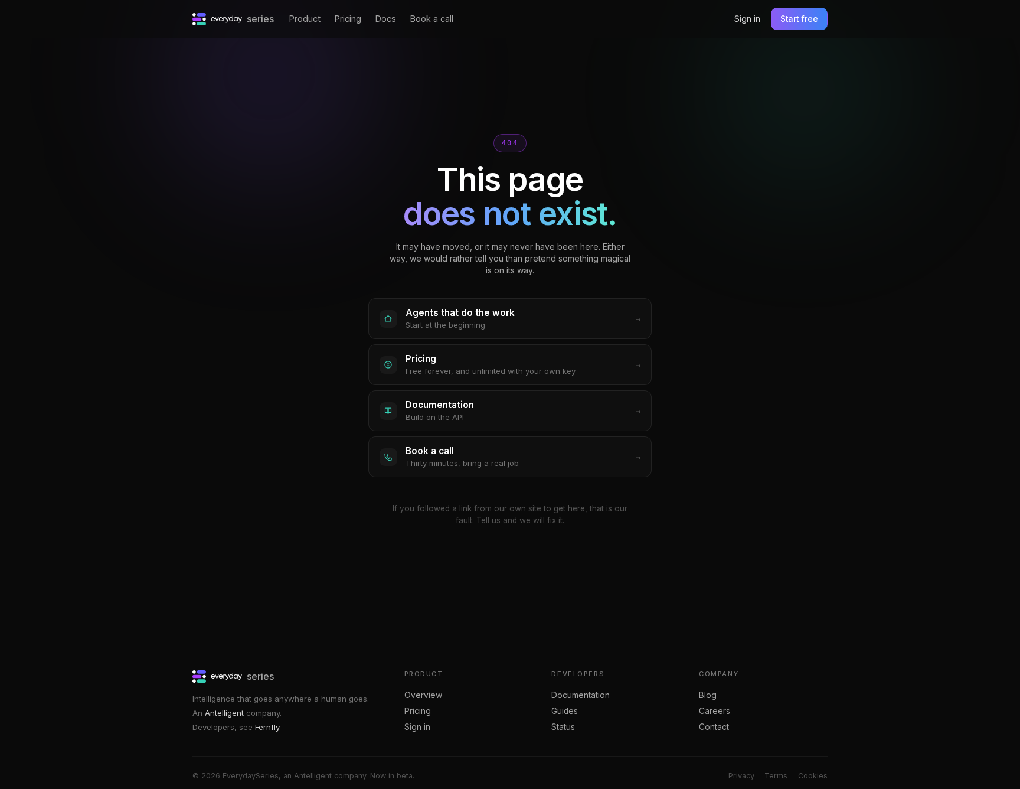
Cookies (813, 775)
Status (563, 727)
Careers (714, 711)
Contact (714, 727)
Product (305, 19)
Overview (423, 695)
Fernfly (267, 727)
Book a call (431, 19)
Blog (708, 695)
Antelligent (224, 713)
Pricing (348, 19)
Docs (385, 19)
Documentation (580, 695)
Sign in (747, 19)
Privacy (741, 775)
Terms (775, 775)
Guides (564, 711)
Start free (799, 19)
